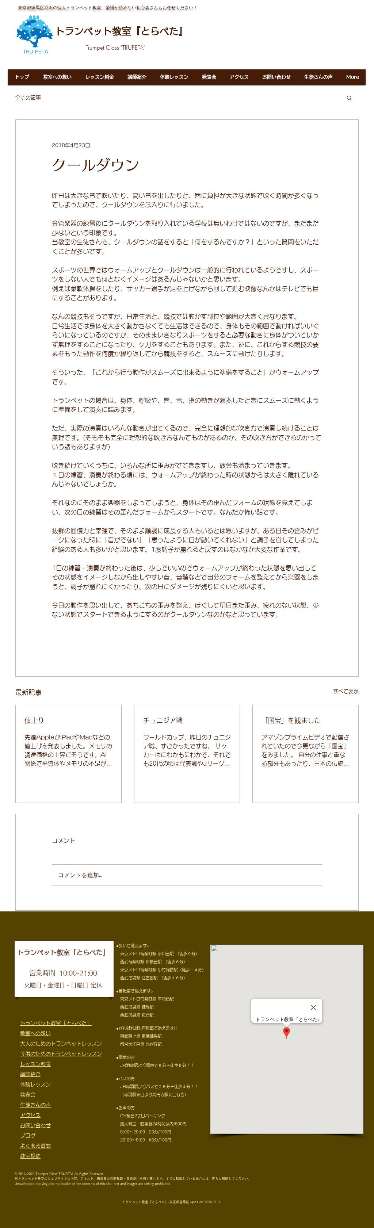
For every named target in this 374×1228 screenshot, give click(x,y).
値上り (34, 720)
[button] (349, 97)
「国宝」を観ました (291, 720)
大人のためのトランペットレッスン (61, 1043)
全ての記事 (28, 97)
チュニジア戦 (163, 720)
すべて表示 (346, 691)
